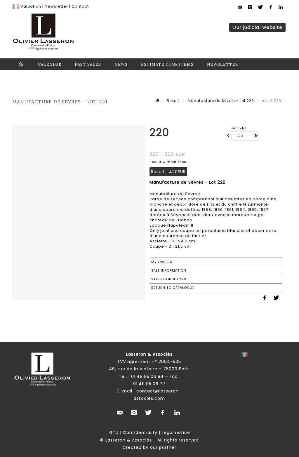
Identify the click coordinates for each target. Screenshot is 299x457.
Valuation (30, 6)
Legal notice (176, 432)
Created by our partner (149, 447)
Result (173, 100)
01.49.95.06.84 (147, 376)
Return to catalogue (172, 287)
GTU (114, 432)
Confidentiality (140, 432)
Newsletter (56, 6)
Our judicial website (257, 27)
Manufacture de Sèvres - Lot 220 (220, 100)
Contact (80, 6)
